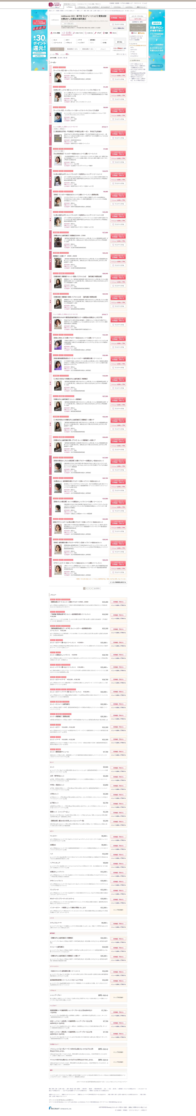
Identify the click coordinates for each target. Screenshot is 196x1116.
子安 (110, 1088)
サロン (132, 47)
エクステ (105, 40)
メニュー (103, 49)
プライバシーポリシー (134, 1110)
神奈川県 (84, 1088)
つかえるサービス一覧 (136, 38)
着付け (92, 42)
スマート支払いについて (137, 64)
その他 (104, 42)
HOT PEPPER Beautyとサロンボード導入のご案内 (113, 1107)
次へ (124, 54)
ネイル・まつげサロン (93, 7)
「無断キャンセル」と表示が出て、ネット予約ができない (138, 79)
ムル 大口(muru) (81, 1102)
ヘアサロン (69, 7)
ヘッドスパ (81, 42)
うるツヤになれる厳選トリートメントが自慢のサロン (75, 1090)
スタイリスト (133, 49)
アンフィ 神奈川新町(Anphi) (92, 1102)
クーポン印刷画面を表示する (118, 582)
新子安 (114, 1088)
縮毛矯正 (92, 40)
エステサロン (129, 7)
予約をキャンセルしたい (137, 76)
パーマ (80, 40)
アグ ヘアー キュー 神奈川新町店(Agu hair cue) (111, 1102)
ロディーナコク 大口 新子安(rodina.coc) (114, 10)
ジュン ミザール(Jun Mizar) (70, 1102)
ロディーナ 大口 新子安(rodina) (56, 1102)
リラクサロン (117, 7)
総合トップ (51, 10)
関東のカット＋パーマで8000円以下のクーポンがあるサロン (92, 1094)
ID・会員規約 (118, 1110)
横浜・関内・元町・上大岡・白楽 (56, 1088)
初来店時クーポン (72, 49)
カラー (68, 40)
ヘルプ (145, 3)
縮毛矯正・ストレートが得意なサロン (127, 1088)
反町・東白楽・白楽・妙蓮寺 (73, 1088)
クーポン (132, 51)
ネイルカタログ (105, 7)
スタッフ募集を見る (118, 28)
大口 (105, 1088)
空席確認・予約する (118, 18)
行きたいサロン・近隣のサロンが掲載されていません (138, 66)
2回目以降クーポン (88, 49)
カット (55, 40)
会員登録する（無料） (137, 22)
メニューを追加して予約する (118, 605)
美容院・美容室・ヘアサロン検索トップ (121, 3)
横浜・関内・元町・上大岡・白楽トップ (93, 10)
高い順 (65, 57)
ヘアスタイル (81, 7)
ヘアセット (69, 42)
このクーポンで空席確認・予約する (118, 70)
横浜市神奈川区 (98, 1088)
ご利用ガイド (144, 1110)
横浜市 (90, 1088)
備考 (125, 48)
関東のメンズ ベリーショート (69, 1094)
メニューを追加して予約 (118, 75)
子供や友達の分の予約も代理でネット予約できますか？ (138, 74)
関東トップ (79, 10)
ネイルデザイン (134, 56)
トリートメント (58, 42)
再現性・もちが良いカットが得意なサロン (99, 1090)
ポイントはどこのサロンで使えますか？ (138, 70)
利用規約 (125, 1110)
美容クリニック (141, 7)
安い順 (60, 57)
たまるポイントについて (136, 36)
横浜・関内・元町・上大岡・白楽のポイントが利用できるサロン (123, 1094)
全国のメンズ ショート (54, 1094)
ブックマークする (119, 24)
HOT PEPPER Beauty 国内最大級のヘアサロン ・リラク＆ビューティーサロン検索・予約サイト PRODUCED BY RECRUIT (55, 5)
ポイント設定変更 (134, 40)
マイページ (138, 3)
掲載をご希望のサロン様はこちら (138, 1107)
